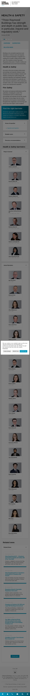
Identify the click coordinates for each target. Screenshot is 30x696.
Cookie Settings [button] (7, 351)
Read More (5, 348)
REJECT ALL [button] (16, 351)
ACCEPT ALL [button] (23, 351)
